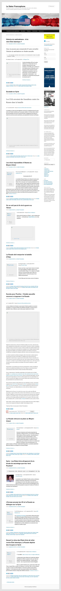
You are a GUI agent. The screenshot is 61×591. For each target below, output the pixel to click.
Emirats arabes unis (15, 248)
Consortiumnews (19, 476)
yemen (25, 248)
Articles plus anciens (10, 582)
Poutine (13, 454)
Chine (25, 384)
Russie (29, 155)
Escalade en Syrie (12, 91)
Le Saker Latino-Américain (48, 171)
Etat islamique (26, 86)
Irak (35, 494)
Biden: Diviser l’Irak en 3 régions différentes (31, 554)
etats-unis (16, 157)
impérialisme (36, 576)
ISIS (35, 286)
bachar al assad (32, 533)
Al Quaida (37, 198)
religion (30, 86)
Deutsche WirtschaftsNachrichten (24, 303)
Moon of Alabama (31, 212)
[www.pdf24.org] (7, 411)
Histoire (32, 85)
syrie (24, 157)
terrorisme (20, 496)
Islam (35, 85)
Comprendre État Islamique (26, 85)
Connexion (46, 180)
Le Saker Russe (47, 170)
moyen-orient (18, 534)
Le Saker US (46, 168)
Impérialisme (25, 575)
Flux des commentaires (48, 183)
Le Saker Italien (46, 172)
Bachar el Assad (16, 453)
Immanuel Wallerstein (22, 198)
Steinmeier (22, 534)
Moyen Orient (28, 198)
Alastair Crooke (13, 85)
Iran (34, 453)
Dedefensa (46, 173)
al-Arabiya (23, 398)
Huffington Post (26, 59)
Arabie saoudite (18, 85)
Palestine (10, 454)
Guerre (26, 155)
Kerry (9, 577)
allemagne (21, 533)
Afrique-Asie (46, 176)
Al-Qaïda (11, 247)
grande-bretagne (26, 199)
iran (6, 577)
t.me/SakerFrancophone (48, 45)
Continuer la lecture (26, 79)
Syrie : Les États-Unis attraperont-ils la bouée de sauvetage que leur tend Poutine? (20, 463)
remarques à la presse (21, 515)
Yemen (29, 247)
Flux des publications (48, 181)
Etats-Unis (23, 155)
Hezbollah (32, 286)
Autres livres (46, 106)
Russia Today (24, 265)
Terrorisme (11, 86)
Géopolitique (16, 198)
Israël (11, 385)
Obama (37, 494)
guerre (19, 157)
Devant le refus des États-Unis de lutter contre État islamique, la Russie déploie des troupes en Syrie (20, 542)
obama (11, 577)
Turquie (15, 287)
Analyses (11, 532)
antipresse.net (46, 174)
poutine (38, 454)
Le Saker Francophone (15, 6)
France (21, 385)
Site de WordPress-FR (48, 184)
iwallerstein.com (19, 173)
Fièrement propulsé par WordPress (30, 586)
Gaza (27, 453)
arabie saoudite (21, 86)
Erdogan (20, 453)
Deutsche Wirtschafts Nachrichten (24, 107)
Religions (7, 86)
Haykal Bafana (32, 217)
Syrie (31, 155)
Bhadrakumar (16, 532)
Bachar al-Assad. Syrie (20, 576)
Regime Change (35, 532)
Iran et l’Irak (15, 384)
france (22, 199)
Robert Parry (11, 495)
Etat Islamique (18, 155)
